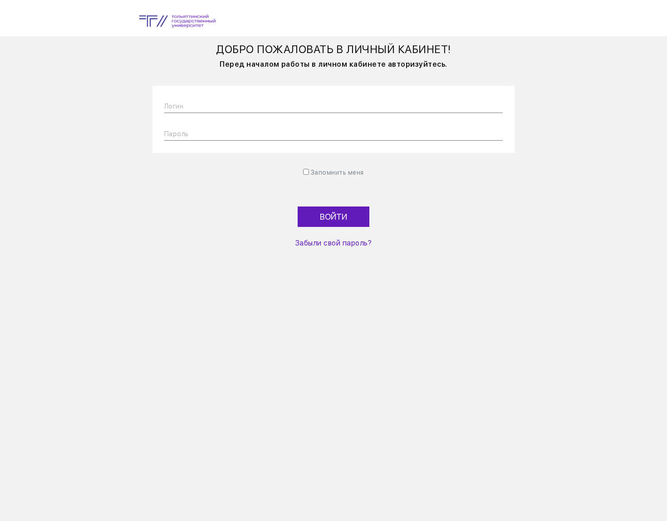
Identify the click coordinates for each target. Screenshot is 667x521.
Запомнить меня (337, 172)
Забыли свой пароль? (333, 243)
